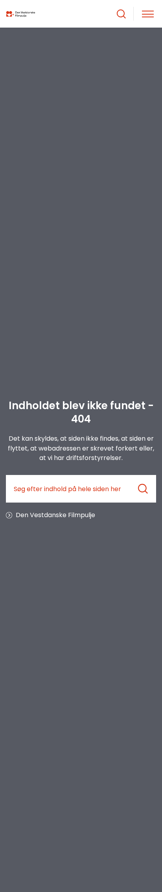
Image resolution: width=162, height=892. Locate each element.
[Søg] (143, 489)
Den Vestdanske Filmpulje (55, 515)
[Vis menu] (148, 13)
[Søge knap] (121, 13)
